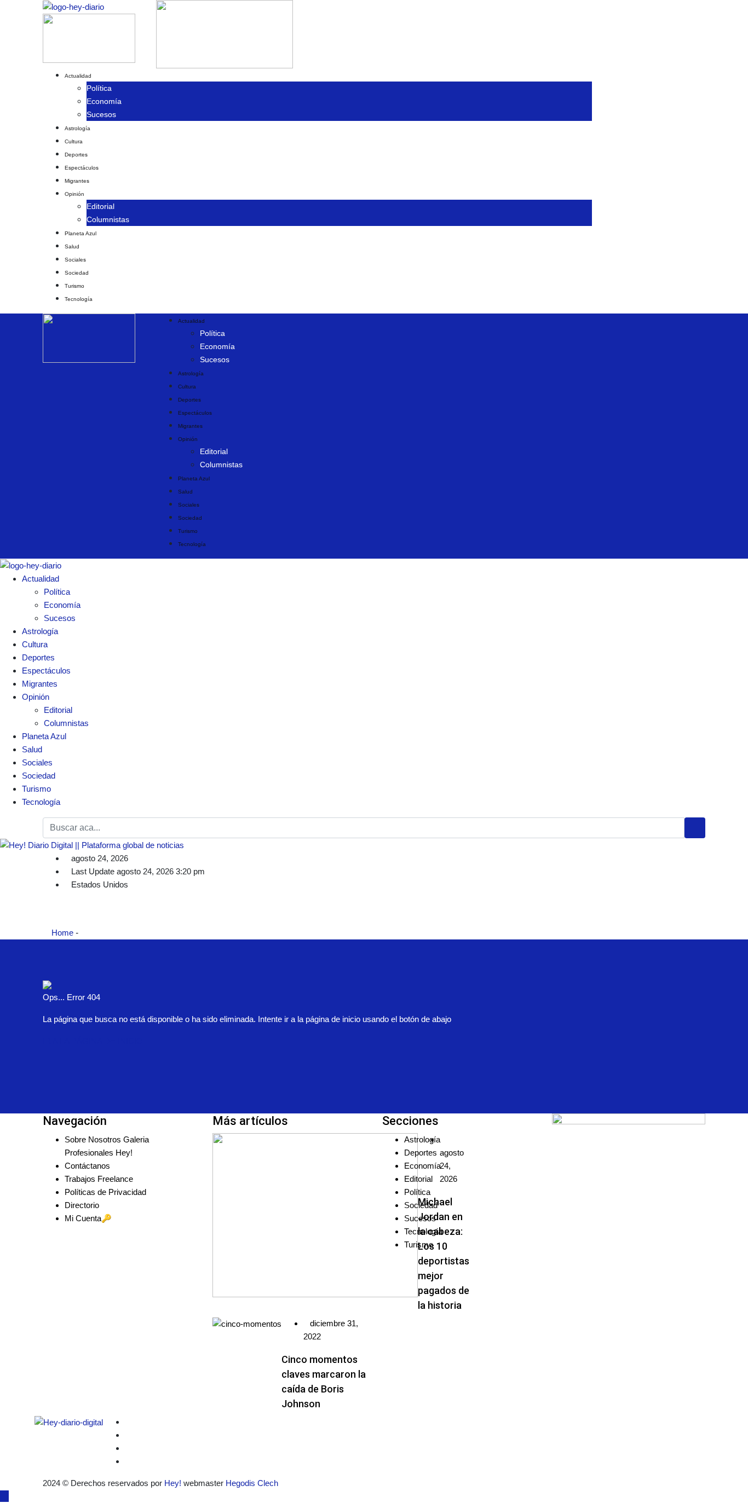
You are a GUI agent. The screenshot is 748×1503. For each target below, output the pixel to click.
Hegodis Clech (252, 1483)
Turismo (74, 286)
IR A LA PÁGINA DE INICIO (93, 1041)
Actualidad (78, 76)
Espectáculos (82, 168)
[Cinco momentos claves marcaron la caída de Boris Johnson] (246, 1324)
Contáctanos (87, 1165)
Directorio (82, 1205)
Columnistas (108, 219)
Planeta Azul (80, 233)
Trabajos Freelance (99, 1178)
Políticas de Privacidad (105, 1192)
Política (99, 88)
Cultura (74, 141)
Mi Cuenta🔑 (88, 1218)
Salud (72, 246)
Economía (104, 101)
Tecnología (79, 299)
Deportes (76, 155)
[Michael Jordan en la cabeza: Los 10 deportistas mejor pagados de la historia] (315, 1215)
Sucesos (101, 114)
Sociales (75, 260)
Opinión (74, 194)
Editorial (100, 206)
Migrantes (77, 181)
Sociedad (77, 273)
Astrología (77, 128)
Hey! (173, 1483)
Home (61, 932)
